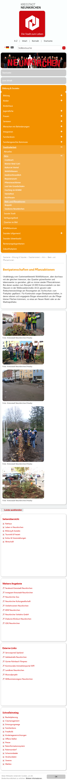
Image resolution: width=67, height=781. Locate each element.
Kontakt (35, 41)
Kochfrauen (10, 198)
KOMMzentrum (10, 228)
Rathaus (8, 524)
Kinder (6, 101)
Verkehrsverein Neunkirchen (17, 606)
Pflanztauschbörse (13, 183)
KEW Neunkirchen (12, 610)
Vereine (8, 760)
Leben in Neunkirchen (14, 527)
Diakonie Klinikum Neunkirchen (18, 619)
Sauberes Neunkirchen (14, 209)
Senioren (7, 121)
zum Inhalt (7, 80)
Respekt (8, 205)
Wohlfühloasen (11, 171)
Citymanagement (12, 721)
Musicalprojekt (11, 675)
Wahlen (8, 764)
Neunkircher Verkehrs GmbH (17, 614)
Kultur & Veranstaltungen (15, 538)
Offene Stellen (11, 739)
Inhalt (24, 41)
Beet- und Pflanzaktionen (15, 201)
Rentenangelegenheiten (13, 244)
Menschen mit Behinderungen (16, 126)
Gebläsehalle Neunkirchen (16, 657)
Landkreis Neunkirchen (14, 670)
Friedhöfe (9, 732)
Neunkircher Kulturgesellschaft (18, 601)
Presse (7, 742)
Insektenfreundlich (13, 175)
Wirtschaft (9, 542)
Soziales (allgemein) (12, 233)
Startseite (48, 41)
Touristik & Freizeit (12, 534)
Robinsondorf (11, 750)
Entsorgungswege (12, 724)
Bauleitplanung (11, 717)
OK (56, 776)
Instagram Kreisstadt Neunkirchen (19, 593)
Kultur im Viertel (12, 167)
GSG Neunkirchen (12, 623)
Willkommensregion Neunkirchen (19, 679)
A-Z (15, 41)
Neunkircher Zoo (12, 597)
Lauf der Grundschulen (14, 186)
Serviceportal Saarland (14, 653)
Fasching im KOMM (13, 190)
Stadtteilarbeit (9, 147)
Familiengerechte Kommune (15, 142)
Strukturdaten (11, 757)
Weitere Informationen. (34, 778)
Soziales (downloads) (12, 238)
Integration (8, 132)
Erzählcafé (9, 160)
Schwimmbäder (11, 753)
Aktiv (6, 156)
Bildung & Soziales (10, 88)
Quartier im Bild (11, 222)
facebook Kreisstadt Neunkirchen (18, 588)
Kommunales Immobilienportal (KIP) (20, 666)
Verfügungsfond (11, 218)
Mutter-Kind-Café (12, 164)
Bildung (6, 95)
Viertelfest (9, 194)
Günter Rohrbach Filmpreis (16, 661)
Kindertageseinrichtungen (15, 735)
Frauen (6, 116)
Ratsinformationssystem (15, 746)
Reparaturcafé (11, 179)
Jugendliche (8, 111)
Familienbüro (8, 137)
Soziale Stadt (10, 213)
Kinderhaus (8, 106)
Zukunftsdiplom (10, 249)
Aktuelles (8, 151)
